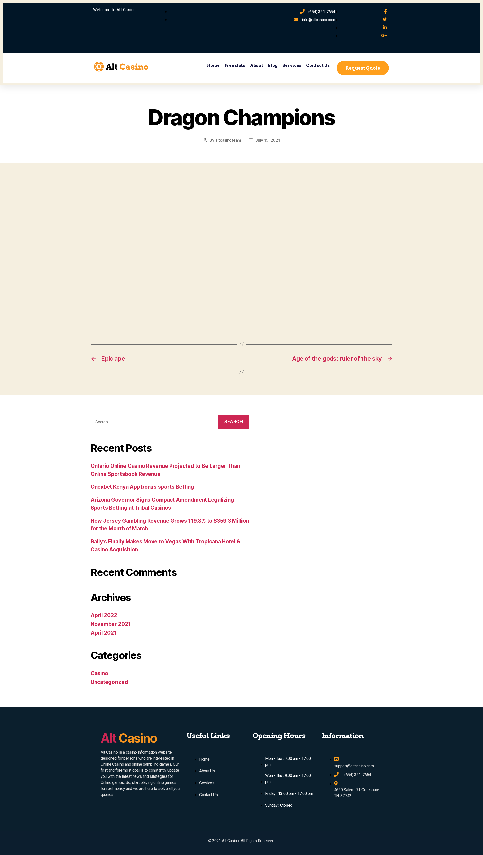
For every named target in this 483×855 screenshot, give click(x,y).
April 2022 (104, 615)
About (256, 65)
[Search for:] (152, 423)
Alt (129, 738)
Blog (272, 65)
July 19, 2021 (268, 140)
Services (291, 65)
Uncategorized (109, 682)
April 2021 (103, 633)
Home (213, 65)
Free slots (235, 65)
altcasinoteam (228, 140)
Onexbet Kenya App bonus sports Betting (142, 487)
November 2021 (111, 624)
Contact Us (317, 65)
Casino (99, 673)
